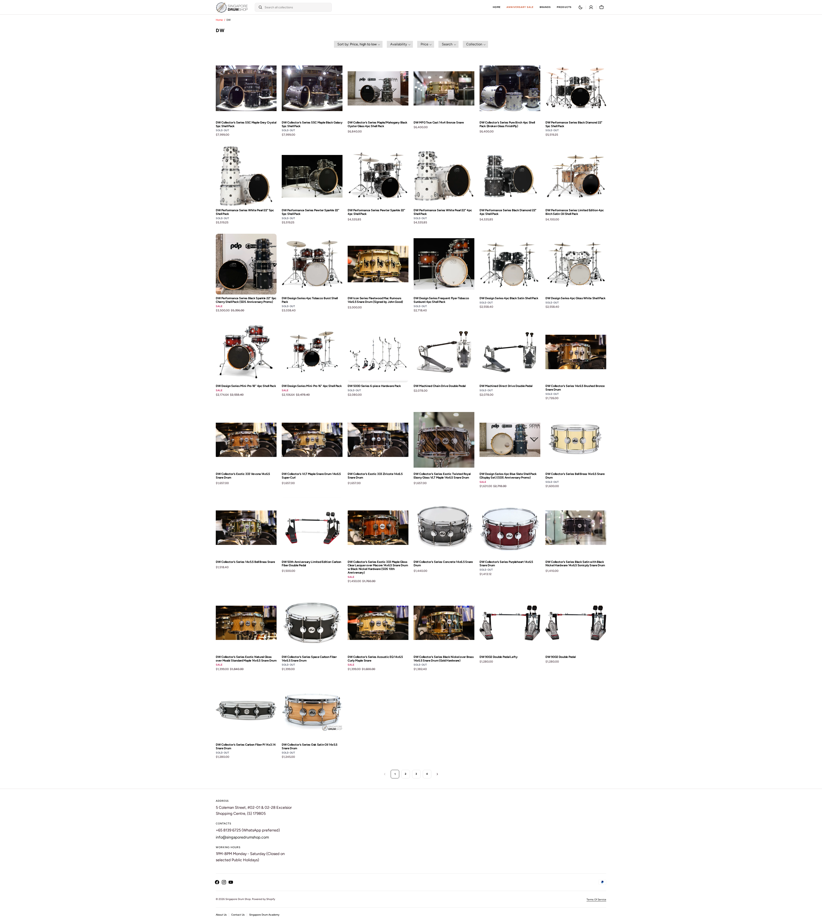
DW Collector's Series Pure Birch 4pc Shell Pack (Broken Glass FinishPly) (507, 124)
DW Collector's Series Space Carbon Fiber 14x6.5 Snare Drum (309, 658)
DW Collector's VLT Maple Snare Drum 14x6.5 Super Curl (311, 475)
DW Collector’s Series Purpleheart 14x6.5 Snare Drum (506, 563)
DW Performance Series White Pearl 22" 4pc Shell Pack (443, 212)
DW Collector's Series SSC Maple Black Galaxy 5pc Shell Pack (312, 124)
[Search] (258, 7)
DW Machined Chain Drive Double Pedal (440, 386)
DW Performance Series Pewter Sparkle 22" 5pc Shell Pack (310, 212)
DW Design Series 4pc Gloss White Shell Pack (575, 298)
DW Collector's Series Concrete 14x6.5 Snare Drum (443, 563)
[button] (591, 7)
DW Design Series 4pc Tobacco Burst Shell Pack (310, 300)
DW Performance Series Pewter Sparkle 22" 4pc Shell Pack (376, 212)
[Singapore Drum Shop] (232, 7)
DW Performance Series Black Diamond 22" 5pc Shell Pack (573, 124)
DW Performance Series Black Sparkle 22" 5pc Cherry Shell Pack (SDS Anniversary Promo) (246, 300)
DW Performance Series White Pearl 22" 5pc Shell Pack (245, 212)
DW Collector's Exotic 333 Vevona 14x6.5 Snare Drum (243, 475)
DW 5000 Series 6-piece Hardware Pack (374, 386)
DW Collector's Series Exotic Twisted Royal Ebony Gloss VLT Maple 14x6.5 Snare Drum (442, 475)
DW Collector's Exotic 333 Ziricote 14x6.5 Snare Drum (375, 475)
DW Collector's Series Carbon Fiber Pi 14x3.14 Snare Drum (245, 746)
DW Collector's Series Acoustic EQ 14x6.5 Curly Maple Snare (375, 658)
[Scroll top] (816, 916)
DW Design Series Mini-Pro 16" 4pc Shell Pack (312, 386)
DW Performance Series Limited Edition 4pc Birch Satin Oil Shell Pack (574, 212)
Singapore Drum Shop (238, 899)
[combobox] (297, 7)
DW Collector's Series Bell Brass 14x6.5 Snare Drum (575, 475)
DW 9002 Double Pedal (560, 657)
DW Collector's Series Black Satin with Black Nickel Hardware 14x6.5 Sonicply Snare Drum (575, 563)
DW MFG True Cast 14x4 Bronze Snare (439, 122)
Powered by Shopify (263, 899)
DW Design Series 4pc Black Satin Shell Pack (509, 298)
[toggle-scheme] (580, 7)
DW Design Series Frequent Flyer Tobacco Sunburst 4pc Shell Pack (441, 300)
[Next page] (437, 774)
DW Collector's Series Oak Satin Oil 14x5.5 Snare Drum (309, 746)
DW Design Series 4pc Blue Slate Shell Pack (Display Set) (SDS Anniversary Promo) (508, 475)
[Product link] (246, 97)
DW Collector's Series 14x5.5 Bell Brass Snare (245, 562)
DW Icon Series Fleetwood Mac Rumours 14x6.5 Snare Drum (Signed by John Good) (375, 300)
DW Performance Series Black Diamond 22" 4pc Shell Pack (508, 212)
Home (219, 19)
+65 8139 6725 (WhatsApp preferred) (248, 830)
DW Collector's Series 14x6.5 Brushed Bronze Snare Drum (575, 387)
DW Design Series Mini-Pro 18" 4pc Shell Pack (246, 386)
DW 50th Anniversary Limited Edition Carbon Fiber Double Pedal (311, 563)
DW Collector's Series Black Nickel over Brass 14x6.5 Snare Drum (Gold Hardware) (444, 658)
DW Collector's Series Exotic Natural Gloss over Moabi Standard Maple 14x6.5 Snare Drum (246, 658)
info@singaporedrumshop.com (242, 837)
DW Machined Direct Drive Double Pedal (506, 386)
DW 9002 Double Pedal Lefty (499, 657)
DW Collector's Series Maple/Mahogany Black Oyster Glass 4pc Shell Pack (377, 124)
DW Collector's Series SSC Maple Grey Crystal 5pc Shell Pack (246, 124)
